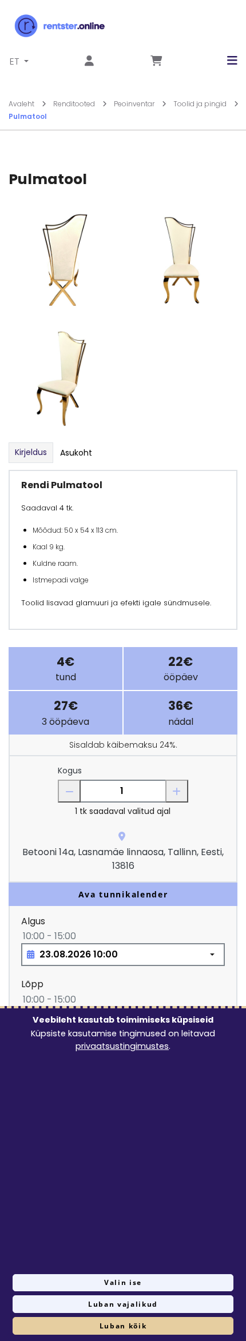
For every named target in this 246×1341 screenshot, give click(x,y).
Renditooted (75, 104)
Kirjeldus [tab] (31, 452)
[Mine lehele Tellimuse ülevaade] (156, 61)
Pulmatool (28, 116)
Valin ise (123, 1282)
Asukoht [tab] (76, 452)
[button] (223, 60)
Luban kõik (123, 1326)
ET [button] (16, 61)
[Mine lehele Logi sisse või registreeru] (89, 61)
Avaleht (22, 104)
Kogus (70, 770)
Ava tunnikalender (123, 894)
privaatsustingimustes (122, 1046)
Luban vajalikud (123, 1304)
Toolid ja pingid (200, 104)
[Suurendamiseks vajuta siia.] (64, 260)
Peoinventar (135, 104)
